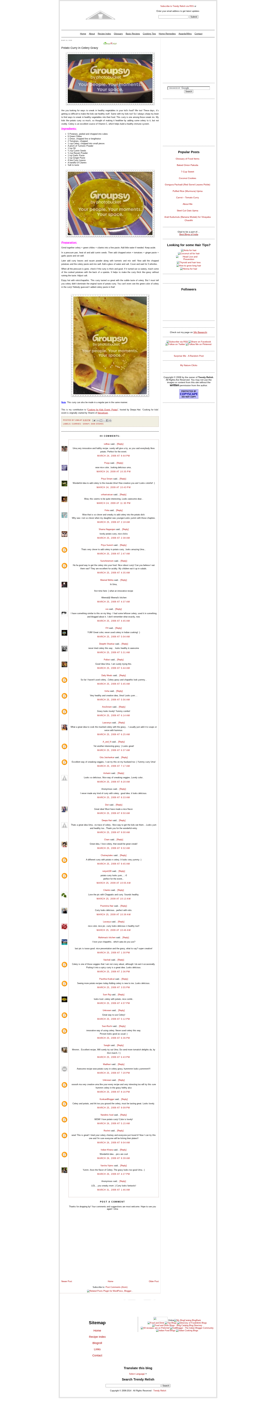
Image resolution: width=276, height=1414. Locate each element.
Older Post (154, 1281)
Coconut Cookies (187, 178)
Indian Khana (107, 1150)
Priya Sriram (107, 479)
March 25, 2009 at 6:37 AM (113, 750)
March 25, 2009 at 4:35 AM (113, 573)
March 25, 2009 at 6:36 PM (113, 1038)
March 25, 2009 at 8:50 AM (113, 813)
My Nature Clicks (188, 365)
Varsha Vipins (106, 1165)
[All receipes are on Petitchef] (155, 1328)
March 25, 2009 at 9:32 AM (113, 848)
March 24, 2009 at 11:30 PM (114, 503)
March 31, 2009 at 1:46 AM (113, 1190)
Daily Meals (106, 675)
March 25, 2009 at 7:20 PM (113, 1073)
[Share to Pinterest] (110, 420)
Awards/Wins (185, 33)
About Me (187, 204)
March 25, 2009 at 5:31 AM (113, 652)
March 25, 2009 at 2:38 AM (113, 538)
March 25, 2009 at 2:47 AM (113, 554)
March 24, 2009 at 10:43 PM (114, 487)
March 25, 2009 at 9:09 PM (113, 1107)
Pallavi (107, 659)
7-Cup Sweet (187, 171)
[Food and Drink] (156, 1323)
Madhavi (107, 1064)
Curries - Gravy (81, 424)
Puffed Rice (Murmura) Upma (188, 191)
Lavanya (107, 921)
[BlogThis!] (101, 420)
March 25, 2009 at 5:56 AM (113, 699)
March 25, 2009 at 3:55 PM (113, 987)
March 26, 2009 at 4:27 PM (113, 1174)
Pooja (107, 463)
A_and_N (107, 742)
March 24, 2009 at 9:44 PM (113, 456)
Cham (107, 839)
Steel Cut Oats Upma (187, 210)
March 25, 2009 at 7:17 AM (113, 766)
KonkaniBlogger (107, 1099)
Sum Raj (107, 994)
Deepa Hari (107, 820)
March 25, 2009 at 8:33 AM (113, 797)
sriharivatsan (107, 494)
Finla (107, 510)
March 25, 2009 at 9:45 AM (113, 864)
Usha (106, 691)
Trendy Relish (159, 1390)
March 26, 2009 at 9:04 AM (113, 1142)
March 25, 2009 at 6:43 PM (113, 1057)
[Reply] (120, 444)
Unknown (107, 1010)
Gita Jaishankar (107, 757)
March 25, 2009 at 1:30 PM (113, 952)
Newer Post (66, 1281)
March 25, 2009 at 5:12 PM (113, 1019)
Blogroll (97, 1343)
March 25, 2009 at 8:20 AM (113, 782)
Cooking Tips (149, 33)
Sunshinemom (107, 561)
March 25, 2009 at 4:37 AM (113, 602)
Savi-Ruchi (107, 1026)
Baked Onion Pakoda (187, 165)
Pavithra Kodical (107, 979)
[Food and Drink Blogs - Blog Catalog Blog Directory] (187, 1320)
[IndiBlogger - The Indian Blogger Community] (191, 1328)
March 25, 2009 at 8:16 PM (113, 1092)
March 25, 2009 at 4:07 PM (113, 1003)
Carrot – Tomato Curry (187, 197)
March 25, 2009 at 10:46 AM (114, 930)
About (92, 33)
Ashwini (107, 773)
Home (83, 33)
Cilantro (106, 890)
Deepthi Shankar (107, 644)
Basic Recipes (133, 33)
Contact (198, 33)
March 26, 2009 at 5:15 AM (113, 1123)
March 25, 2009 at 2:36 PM (113, 971)
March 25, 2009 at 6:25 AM (113, 734)
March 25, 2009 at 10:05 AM (114, 883)
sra (106, 609)
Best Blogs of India (188, 234)
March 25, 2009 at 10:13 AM (114, 899)
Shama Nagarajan (107, 529)
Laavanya (106, 722)
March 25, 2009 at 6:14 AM (113, 715)
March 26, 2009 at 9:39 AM (113, 1158)
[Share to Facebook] (107, 420)
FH (107, 628)
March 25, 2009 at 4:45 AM (113, 621)
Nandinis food (107, 1115)
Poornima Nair (106, 906)
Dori (107, 805)
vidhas (107, 444)
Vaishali (107, 960)
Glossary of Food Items (187, 158)
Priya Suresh (107, 545)
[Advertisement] (189, 60)
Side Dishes (97, 424)
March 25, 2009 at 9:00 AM (113, 832)
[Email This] (98, 420)
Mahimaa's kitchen (106, 937)
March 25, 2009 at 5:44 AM (113, 668)
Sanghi (107, 1045)
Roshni (107, 1130)
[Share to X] (104, 420)
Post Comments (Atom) (116, 1287)
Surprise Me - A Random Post (189, 356)
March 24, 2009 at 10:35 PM (114, 471)
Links (97, 1349)
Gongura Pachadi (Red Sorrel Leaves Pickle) (187, 184)
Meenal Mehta (106, 580)
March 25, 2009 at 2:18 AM (113, 522)
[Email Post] (94, 420)
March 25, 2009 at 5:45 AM (113, 684)
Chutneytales (107, 855)
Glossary (118, 33)
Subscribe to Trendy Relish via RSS (177, 6)
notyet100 (106, 871)
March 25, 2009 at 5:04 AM (113, 636)
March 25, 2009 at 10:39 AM (114, 914)
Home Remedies (167, 33)
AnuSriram (107, 707)
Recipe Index (104, 33)
